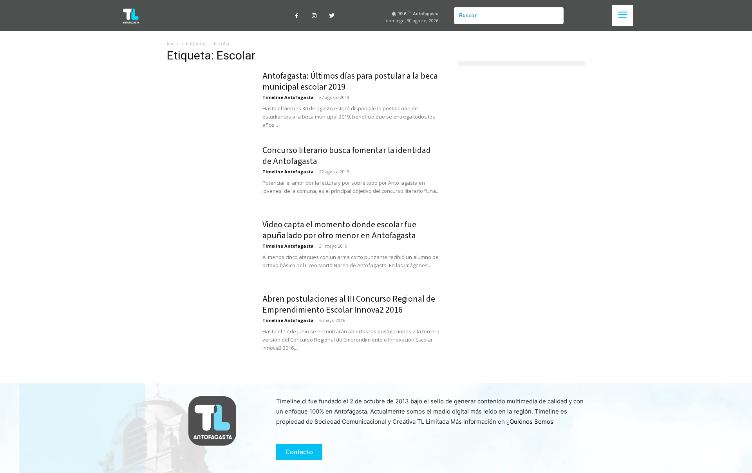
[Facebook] (297, 16)
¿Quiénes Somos (529, 421)
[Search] (555, 15)
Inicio (173, 43)
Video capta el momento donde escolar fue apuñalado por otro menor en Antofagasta (339, 230)
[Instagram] (314, 16)
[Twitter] (332, 16)
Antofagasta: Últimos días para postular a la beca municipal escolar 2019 (350, 81)
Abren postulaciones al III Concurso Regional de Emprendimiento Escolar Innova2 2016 (348, 304)
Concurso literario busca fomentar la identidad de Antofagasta (346, 155)
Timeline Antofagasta (288, 97)
